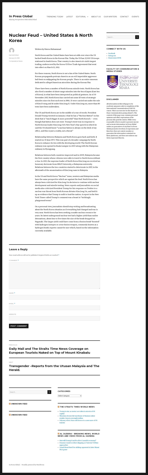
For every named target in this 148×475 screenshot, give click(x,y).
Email (12, 304)
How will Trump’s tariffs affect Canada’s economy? (77, 441)
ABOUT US (96, 17)
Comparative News (15, 61)
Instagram (112, 56)
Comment (14, 260)
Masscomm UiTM (114, 58)
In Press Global (20, 16)
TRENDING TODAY (55, 17)
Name (12, 293)
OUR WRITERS (110, 17)
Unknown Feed (19, 404)
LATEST (69, 17)
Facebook (111, 53)
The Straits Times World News (77, 407)
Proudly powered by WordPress (33, 465)
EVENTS (135, 17)
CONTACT (124, 17)
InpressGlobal (14, 55)
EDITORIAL (81, 17)
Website (12, 314)
